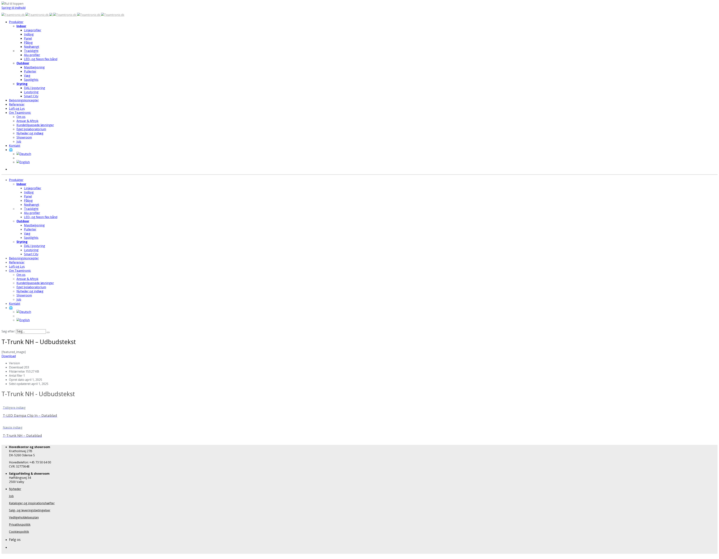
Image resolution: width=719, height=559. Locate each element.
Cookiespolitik (19, 532)
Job (11, 496)
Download (8, 356)
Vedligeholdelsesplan (24, 517)
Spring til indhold (13, 8)
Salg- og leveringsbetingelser (29, 510)
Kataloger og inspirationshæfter (32, 503)
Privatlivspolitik (20, 524)
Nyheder (15, 489)
